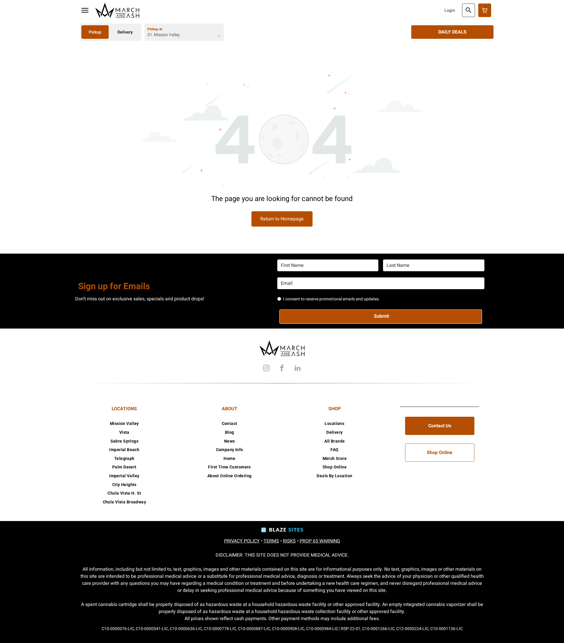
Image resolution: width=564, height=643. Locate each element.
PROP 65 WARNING (320, 541)
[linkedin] (298, 369)
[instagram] (266, 369)
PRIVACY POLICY (242, 541)
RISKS (289, 541)
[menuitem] (124, 423)
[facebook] (282, 369)
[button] (85, 10)
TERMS (271, 541)
